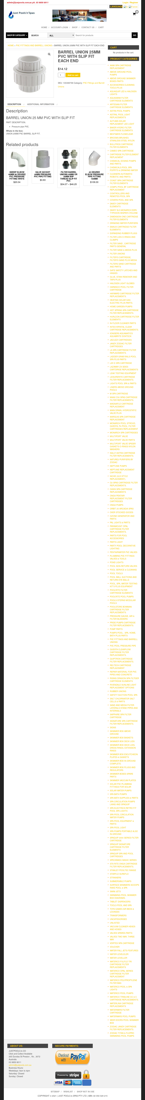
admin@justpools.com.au (20, 1065)
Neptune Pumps (118, 465)
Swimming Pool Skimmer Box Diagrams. (123, 896)
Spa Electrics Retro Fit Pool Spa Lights (123, 809)
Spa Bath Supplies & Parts (124, 797)
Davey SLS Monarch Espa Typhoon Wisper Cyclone (124, 211)
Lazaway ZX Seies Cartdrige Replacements (124, 368)
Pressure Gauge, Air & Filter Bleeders (122, 617)
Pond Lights (116, 562)
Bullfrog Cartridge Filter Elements (121, 145)
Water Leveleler (119, 954)
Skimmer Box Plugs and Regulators (123, 768)
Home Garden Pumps (121, 306)
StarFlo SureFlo (119, 873)
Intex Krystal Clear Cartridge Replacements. (124, 328)
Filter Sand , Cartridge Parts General (123, 245)
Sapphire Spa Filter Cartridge (120, 716)
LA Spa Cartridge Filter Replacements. (123, 351)
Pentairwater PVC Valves (123, 552)
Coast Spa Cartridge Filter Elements (121, 182)
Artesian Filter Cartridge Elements (121, 106)
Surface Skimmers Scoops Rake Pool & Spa (124, 886)
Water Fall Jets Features (124, 950)
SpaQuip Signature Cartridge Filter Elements (120, 847)
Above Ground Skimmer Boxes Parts (123, 80)
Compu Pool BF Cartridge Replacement (124, 188)
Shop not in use (85, 1091)
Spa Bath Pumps (118, 794)
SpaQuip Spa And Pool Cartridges (121, 855)
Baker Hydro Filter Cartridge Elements (121, 129)
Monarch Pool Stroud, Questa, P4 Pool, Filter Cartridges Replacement (124, 426)
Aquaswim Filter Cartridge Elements (121, 99)
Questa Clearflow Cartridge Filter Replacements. (120, 652)
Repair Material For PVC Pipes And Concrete (123, 673)
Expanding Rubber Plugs (123, 233)
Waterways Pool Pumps (123, 1016)
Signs (113, 727)
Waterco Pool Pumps (121, 993)
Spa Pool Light (118, 827)
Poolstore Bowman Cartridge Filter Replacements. (121, 609)
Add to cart (73, 75)
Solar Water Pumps (120, 790)
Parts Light (116, 542)
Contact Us (87, 27)
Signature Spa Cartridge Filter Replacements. (124, 722)
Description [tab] (14, 104)
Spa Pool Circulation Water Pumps (122, 816)
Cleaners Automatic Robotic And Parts (121, 175)
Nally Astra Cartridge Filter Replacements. (122, 454)
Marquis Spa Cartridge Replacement (123, 418)
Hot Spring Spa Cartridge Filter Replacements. (124, 311)
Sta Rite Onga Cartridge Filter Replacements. (123, 865)
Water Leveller (118, 957)
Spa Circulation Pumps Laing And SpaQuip (122, 803)
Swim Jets (115, 891)
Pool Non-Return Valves (123, 566)
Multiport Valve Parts (122, 439)
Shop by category (16, 35)
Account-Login (59, 27)
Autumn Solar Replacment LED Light (122, 122)
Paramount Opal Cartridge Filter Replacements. (119, 529)
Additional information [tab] (40, 104)
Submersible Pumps (120, 881)
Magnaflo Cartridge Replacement (121, 405)
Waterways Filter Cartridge (119, 1011)
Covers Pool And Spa (121, 199)
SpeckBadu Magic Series (123, 860)
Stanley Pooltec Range (123, 870)
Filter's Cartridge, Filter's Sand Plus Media (123, 259)
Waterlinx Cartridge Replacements (121, 1005)
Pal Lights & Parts (120, 522)
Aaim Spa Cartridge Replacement (120, 67)
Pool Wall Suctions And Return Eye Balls (123, 578)
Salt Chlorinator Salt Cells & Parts (122, 700)
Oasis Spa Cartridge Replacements (121, 490)
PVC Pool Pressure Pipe (123, 645)
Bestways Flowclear (121, 134)
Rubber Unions (118, 691)
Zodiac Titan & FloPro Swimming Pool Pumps (122, 1034)
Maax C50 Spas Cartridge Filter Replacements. (123, 398)
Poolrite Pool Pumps (122, 596)
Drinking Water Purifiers (124, 223)
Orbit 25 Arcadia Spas (122, 508)
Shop (74, 27)
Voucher (115, 946)
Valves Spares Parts (121, 933)
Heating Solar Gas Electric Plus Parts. (121, 301)
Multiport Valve (119, 436)
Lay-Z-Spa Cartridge (121, 363)
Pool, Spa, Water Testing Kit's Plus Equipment (123, 585)
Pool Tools (116, 573)
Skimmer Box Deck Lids (122, 741)
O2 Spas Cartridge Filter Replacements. (124, 484)
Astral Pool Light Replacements (120, 116)
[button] (49, 54)
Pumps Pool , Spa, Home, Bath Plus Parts (123, 634)
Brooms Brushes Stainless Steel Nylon (122, 139)
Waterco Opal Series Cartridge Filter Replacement (121, 973)
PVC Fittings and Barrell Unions (34, 45)
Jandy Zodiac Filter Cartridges (121, 345)
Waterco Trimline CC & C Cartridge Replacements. (124, 998)
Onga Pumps (116, 504)
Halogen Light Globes (122, 283)
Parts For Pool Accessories (118, 537)
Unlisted (115, 922)
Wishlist (68, 1091)
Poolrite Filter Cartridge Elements (121, 591)
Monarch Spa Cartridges (124, 432)
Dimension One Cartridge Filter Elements (124, 218)
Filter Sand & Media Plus (123, 249)
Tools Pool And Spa (121, 905)
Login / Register (130, 2)
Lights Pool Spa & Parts (123, 383)
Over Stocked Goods (121, 512)
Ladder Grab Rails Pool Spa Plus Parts (123, 358)
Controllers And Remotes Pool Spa (120, 195)
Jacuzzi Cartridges (121, 339)
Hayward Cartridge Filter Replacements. (124, 295)
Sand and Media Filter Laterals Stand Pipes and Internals (124, 708)
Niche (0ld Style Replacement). (119, 477)
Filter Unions (117, 253)
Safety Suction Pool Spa (123, 694)
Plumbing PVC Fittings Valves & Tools (122, 557)
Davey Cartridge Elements (119, 205)
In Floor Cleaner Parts (123, 323)
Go (134, 35)
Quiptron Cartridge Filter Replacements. (122, 660)
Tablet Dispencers (120, 901)
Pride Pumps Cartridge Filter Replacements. (123, 624)
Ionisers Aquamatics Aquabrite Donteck (121, 335)
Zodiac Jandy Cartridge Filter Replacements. (123, 1028)
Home (44, 27)
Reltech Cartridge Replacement (120, 666)
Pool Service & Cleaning (123, 569)
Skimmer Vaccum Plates (123, 780)
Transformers (118, 915)
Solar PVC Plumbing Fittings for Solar (121, 785)
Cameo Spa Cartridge (122, 150)
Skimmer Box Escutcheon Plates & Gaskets (124, 755)
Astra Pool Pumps (120, 110)
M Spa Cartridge (119, 393)
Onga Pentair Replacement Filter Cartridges (121, 498)
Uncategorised (118, 919)
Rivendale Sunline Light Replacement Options (123, 686)
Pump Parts (116, 629)
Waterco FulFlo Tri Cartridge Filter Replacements (121, 964)
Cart (101, 27)
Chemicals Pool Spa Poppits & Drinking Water (124, 169)
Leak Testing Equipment (123, 373)
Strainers (115, 877)
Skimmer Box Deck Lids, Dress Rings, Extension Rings (123, 748)
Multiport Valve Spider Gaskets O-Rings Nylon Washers (123, 446)
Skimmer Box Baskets (121, 737)
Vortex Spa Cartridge (122, 943)
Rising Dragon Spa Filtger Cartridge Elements (124, 679)
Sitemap (55, 1091)
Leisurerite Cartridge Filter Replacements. (122, 378)
